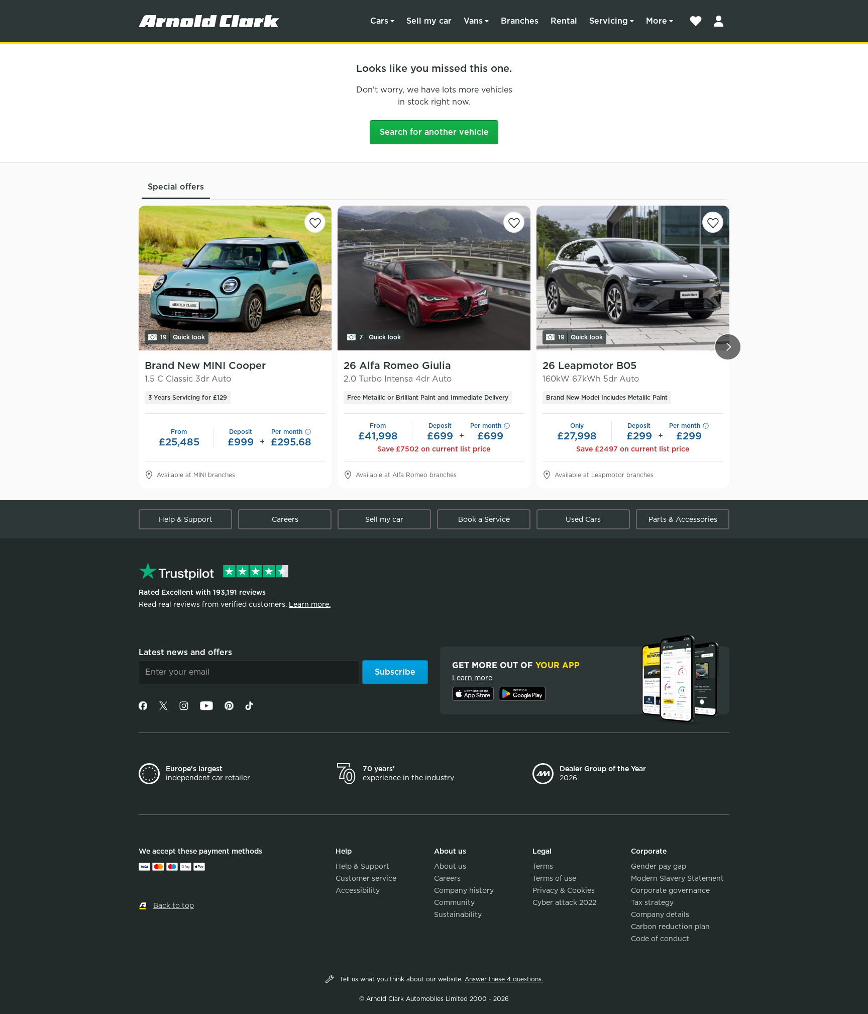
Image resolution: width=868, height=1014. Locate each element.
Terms (542, 866)
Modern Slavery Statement (677, 878)
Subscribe (395, 672)
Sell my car (429, 21)
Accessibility (358, 890)
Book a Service (484, 519)
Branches (519, 21)
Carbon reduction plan (670, 927)
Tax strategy (652, 902)
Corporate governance (670, 890)
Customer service (366, 878)
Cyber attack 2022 (564, 902)
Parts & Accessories (682, 519)
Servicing (608, 21)
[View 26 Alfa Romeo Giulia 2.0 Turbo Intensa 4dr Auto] (434, 278)
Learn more (472, 678)
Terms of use (554, 878)
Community (454, 902)
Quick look (182, 337)
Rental (564, 21)
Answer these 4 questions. (504, 979)
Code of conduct (660, 939)
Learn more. (310, 604)
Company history (464, 890)
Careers (285, 519)
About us (450, 866)
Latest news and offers (185, 652)
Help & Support (185, 519)
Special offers (176, 187)
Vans (473, 21)
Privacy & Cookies (563, 890)
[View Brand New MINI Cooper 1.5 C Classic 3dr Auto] (235, 278)
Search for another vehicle (434, 132)
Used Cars (583, 519)
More (656, 21)
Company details (660, 914)
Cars (379, 21)
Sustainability (458, 914)
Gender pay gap (658, 866)
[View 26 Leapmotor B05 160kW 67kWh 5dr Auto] (632, 278)
